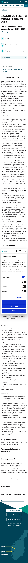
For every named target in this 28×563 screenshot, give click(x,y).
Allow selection (14, 306)
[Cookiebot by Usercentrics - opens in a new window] (16, 251)
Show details (20, 297)
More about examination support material (12, 501)
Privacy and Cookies (14, 525)
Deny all (14, 310)
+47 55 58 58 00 (15, 514)
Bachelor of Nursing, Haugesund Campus (12, 70)
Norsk (22, 1)
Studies (4, 5)
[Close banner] (25, 251)
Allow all (14, 301)
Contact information (14, 510)
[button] (26, 2)
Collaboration (19, 5)
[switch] (24, 282)
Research (11, 5)
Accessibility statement (14, 523)
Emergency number (14, 519)
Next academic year (20, 32)
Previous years (6, 32)
